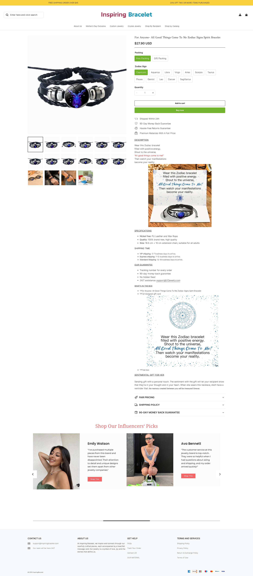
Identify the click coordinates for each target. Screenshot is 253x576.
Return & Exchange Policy (187, 553)
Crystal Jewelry (134, 26)
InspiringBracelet (38, 572)
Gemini (151, 79)
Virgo (177, 72)
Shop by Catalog (172, 26)
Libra (167, 72)
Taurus (211, 72)
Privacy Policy (182, 548)
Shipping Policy (183, 543)
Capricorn (141, 72)
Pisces (139, 79)
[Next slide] (220, 474)
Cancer (171, 79)
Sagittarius (185, 79)
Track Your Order (134, 548)
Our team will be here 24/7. (44, 548)
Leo (161, 79)
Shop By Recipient (153, 26)
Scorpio (199, 72)
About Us (78, 26)
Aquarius (155, 72)
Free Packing (142, 58)
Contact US (132, 553)
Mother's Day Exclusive (96, 26)
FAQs (129, 543)
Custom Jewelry (117, 26)
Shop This (94, 479)
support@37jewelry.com (168, 280)
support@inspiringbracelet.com (46, 543)
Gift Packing (160, 58)
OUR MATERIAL (133, 558)
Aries (187, 72)
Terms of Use (182, 558)
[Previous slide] (33, 474)
